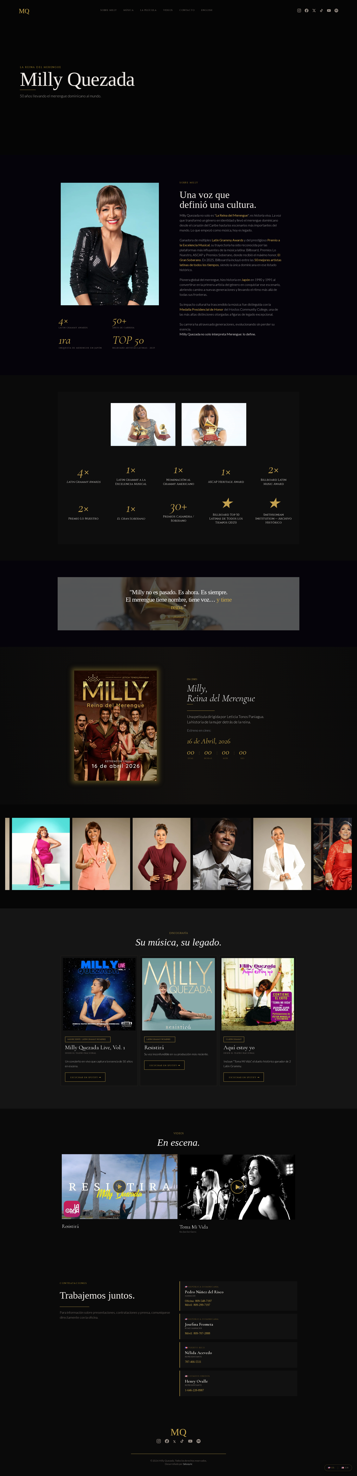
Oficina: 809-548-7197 (198, 1301)
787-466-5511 (193, 1361)
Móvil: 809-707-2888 (197, 1333)
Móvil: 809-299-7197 (197, 1304)
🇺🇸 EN (345, 1467)
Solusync (187, 1463)
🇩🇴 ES (331, 1467)
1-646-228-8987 (194, 1390)
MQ (24, 11)
